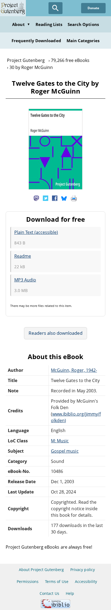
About (21, 24)
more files (37, 306)
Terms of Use (56, 581)
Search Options (83, 24)
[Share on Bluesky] (64, 198)
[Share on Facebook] (54, 198)
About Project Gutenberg (41, 569)
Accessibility (86, 581)
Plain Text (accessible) (36, 232)
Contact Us (49, 593)
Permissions (28, 581)
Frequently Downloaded (36, 40)
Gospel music (64, 451)
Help (70, 593)
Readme (22, 256)
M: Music (60, 441)
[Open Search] (55, 8)
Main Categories (83, 40)
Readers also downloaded (56, 333)
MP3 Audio (25, 280)
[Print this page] (74, 198)
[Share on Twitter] (45, 198)
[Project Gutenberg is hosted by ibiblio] (55, 606)
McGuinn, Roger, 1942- (74, 370)
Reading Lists (49, 24)
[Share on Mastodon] (36, 198)
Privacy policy (82, 569)
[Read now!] (55, 188)
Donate (93, 8)
